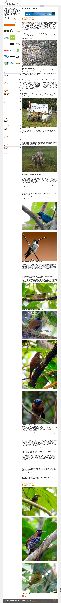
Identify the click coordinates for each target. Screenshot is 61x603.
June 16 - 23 (6, 144)
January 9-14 (6, 77)
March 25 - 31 (6, 109)
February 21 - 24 (6, 93)
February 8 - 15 (6, 87)
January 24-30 (6, 82)
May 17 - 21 (6, 131)
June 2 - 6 (5, 139)
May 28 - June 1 (6, 136)
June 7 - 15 (5, 141)
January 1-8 (6, 74)
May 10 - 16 (6, 128)
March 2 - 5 (5, 98)
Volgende (18, 153)
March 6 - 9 (5, 101)
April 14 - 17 (6, 117)
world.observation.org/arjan (26, 18)
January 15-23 (6, 79)
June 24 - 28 (6, 147)
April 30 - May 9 (6, 125)
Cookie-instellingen (43, 601)
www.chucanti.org (30, 137)
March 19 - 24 (6, 106)
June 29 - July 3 (6, 150)
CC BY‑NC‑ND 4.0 (6, 601)
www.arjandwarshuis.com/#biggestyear (28, 19)
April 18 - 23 (6, 120)
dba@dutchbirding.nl (24, 601)
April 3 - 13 (5, 114)
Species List (6, 25)
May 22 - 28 (6, 133)
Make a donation (11, 25)
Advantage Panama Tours (27, 23)
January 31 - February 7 (7, 85)
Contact (29, 601)
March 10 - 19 (6, 104)
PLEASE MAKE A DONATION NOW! (27, 17)
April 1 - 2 (5, 112)
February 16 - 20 (6, 90)
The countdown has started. (8, 69)
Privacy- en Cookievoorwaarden (36, 601)
